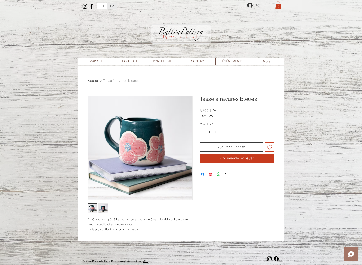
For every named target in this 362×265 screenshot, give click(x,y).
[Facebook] (91, 6)
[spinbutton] (209, 132)
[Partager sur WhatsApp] (218, 174)
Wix (145, 261)
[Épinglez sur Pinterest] (210, 174)
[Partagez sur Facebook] (202, 174)
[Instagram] (85, 6)
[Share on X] (226, 174)
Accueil (93, 81)
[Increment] (215, 132)
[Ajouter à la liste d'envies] (269, 147)
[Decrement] (203, 132)
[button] (278, 5)
